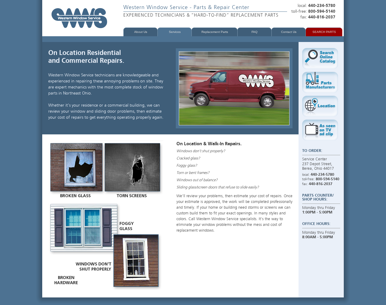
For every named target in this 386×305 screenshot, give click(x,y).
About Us (140, 32)
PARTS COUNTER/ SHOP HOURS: (318, 197)
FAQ (255, 32)
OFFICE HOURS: (316, 224)
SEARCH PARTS (324, 32)
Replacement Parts (214, 32)
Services (175, 32)
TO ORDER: (312, 151)
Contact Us (288, 32)
